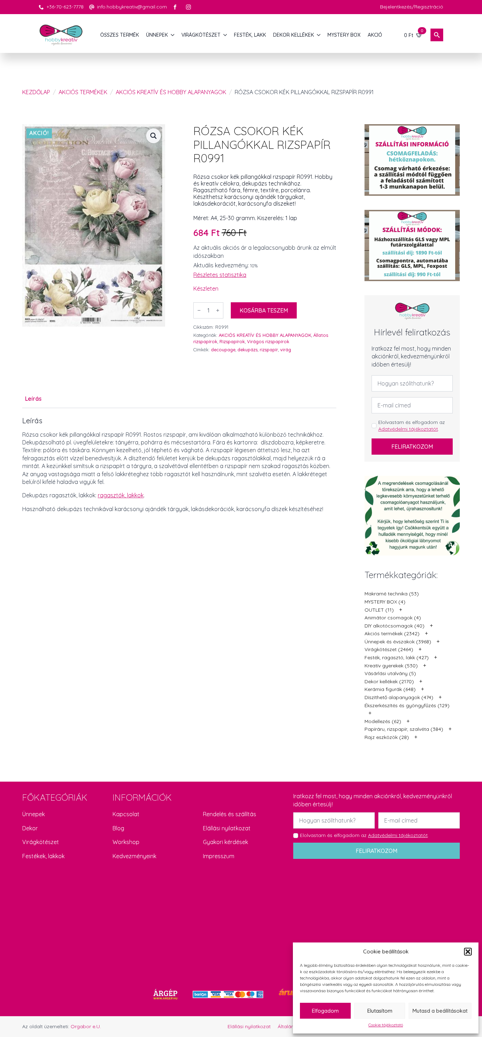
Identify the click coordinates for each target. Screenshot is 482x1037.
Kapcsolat (126, 814)
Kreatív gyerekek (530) (391, 665)
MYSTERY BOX (344, 35)
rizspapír (269, 349)
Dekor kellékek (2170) (389, 681)
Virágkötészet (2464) (388, 649)
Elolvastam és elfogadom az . (411, 425)
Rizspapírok (232, 341)
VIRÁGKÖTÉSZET (201, 35)
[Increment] (218, 310)
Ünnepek (33, 814)
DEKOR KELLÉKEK (293, 35)
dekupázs (247, 349)
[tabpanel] (179, 475)
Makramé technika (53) (391, 593)
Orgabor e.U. (86, 1026)
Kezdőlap (36, 92)
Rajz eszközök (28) (386, 737)
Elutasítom (379, 1010)
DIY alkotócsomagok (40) (394, 626)
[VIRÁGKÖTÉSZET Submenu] (225, 34)
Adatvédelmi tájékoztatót (408, 429)
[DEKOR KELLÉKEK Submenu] (319, 34)
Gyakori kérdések (225, 841)
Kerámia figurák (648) (390, 689)
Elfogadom (325, 1010)
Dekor (30, 828)
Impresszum (218, 856)
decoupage (223, 349)
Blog (118, 828)
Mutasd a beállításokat (440, 1010)
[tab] (33, 398)
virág (285, 349)
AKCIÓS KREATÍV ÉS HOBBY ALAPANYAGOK (171, 92)
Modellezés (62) (382, 721)
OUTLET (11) (379, 610)
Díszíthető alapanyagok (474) (398, 697)
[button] (467, 951)
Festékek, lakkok (43, 856)
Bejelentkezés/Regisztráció (411, 7)
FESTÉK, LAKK (250, 35)
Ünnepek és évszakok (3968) (397, 641)
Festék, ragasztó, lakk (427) (396, 657)
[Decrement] (199, 310)
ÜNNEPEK (157, 35)
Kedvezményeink (134, 856)
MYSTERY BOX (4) (384, 602)
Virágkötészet (40, 841)
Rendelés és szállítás (229, 814)
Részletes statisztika (219, 274)
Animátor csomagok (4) (392, 617)
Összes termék (119, 35)
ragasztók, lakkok (121, 495)
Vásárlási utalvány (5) (390, 673)
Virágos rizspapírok (268, 341)
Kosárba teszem (264, 310)
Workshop (126, 841)
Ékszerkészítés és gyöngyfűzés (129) (407, 705)
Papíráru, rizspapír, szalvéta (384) (403, 729)
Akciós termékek (83, 92)
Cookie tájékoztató (385, 1024)
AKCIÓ (375, 35)
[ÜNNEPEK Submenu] (173, 34)
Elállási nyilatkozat (227, 828)
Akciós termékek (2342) (392, 633)
